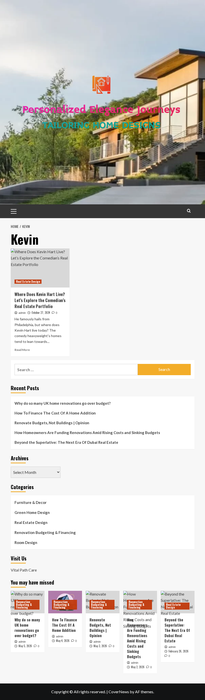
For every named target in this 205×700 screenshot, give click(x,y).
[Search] (189, 210)
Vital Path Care (24, 570)
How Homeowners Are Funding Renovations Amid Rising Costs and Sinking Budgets (87, 432)
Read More (22, 350)
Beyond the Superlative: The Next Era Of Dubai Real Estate (66, 442)
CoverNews (118, 691)
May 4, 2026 (63, 641)
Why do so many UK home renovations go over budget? (62, 403)
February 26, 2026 (178, 651)
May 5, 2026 (25, 646)
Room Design (25, 542)
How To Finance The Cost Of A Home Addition (55, 413)
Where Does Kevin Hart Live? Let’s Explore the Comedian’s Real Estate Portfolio (40, 300)
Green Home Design (32, 512)
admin (22, 312)
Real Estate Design (28, 281)
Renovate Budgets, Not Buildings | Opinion (51, 423)
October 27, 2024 (41, 313)
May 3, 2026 (100, 646)
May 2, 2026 (137, 667)
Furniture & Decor (30, 502)
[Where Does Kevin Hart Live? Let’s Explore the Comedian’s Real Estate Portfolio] (40, 268)
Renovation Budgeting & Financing (45, 532)
